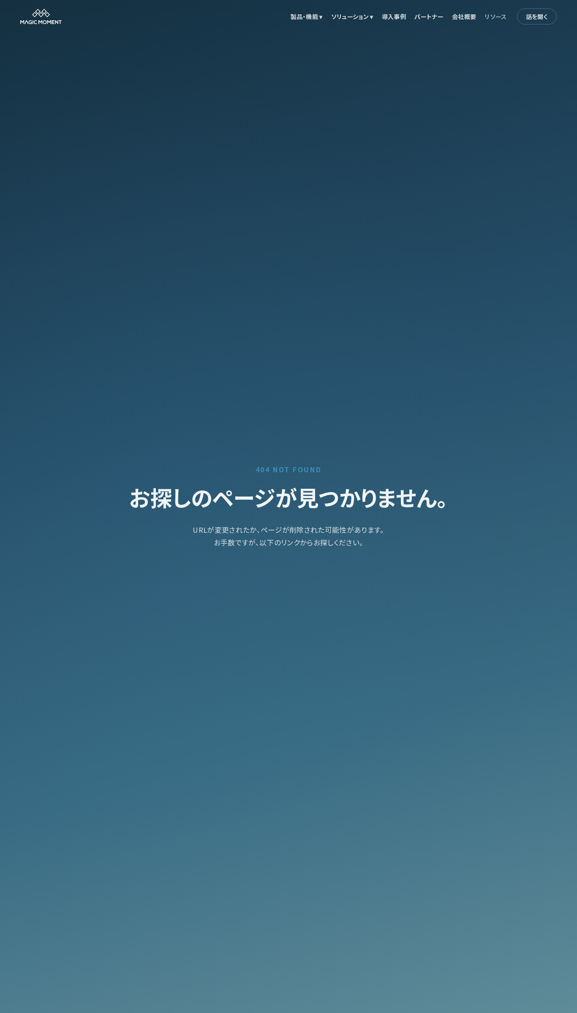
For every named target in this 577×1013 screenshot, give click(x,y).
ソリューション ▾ (352, 16)
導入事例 (394, 16)
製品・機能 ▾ (306, 16)
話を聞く (537, 16)
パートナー (429, 16)
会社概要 (464, 16)
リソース (495, 16)
